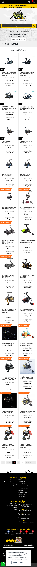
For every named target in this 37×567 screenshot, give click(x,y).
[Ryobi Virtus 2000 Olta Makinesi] (9, 333)
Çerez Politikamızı (13, 559)
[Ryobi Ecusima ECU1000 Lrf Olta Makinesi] (27, 434)
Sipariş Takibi (13, 503)
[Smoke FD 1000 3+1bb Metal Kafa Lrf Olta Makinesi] (9, 62)
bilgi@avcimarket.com (28, 522)
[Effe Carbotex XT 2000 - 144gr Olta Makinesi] (9, 264)
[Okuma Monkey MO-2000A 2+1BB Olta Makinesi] (9, 299)
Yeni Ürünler (22, 496)
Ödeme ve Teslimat (24, 486)
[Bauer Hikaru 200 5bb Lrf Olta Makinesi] (27, 230)
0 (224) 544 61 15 (26, 510)
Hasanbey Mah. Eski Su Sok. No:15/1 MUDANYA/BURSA (26, 505)
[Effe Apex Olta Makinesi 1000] (9, 164)
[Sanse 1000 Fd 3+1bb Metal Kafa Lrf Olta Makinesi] (27, 96)
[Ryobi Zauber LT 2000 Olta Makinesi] (27, 333)
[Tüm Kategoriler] (2, 2)
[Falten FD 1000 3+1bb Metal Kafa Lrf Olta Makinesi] (27, 62)
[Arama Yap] (34, 26)
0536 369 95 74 (25, 514)
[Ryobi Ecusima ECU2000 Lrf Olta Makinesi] (9, 434)
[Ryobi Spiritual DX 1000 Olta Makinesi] (27, 366)
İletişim (15, 507)
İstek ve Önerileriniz (11, 505)
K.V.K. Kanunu (22, 480)
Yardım (15, 509)
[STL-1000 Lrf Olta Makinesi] (27, 130)
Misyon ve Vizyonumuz (10, 482)
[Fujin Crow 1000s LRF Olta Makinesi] (27, 197)
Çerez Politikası (22, 484)
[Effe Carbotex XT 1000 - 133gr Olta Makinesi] (9, 230)
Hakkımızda (13, 480)
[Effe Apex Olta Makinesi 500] (27, 164)
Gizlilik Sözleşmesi (23, 482)
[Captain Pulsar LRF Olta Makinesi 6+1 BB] (27, 299)
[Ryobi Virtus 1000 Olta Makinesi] (9, 400)
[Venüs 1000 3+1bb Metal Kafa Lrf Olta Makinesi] (9, 96)
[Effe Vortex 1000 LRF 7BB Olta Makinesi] (9, 197)
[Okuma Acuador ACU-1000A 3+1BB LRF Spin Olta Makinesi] (9, 366)
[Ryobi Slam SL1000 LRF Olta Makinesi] (27, 400)
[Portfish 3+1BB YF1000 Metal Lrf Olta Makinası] (27, 264)
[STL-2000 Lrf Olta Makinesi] (9, 130)
